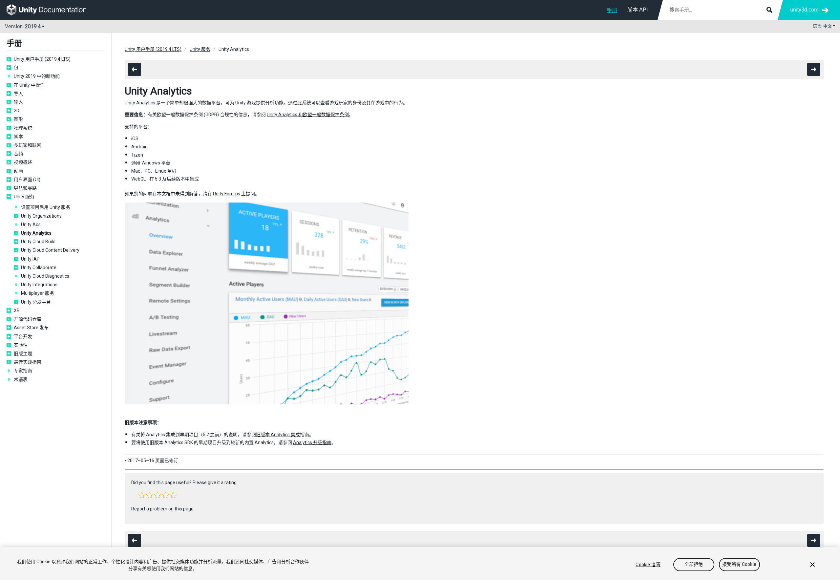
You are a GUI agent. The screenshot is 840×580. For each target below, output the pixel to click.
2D (16, 110)
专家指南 (23, 370)
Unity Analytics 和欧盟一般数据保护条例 (308, 114)
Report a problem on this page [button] (162, 508)
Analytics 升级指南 (312, 442)
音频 (18, 153)
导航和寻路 (25, 188)
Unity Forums (226, 193)
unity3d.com (804, 9)
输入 (18, 102)
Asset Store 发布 (31, 327)
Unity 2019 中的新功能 (37, 76)
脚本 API (637, 9)
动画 (18, 171)
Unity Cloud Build (38, 241)
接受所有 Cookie (739, 564)
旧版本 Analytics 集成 (278, 434)
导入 (18, 93)
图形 (18, 119)
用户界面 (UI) (27, 179)
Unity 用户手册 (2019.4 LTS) (42, 59)
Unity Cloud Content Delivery (50, 250)
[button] (142, 495)
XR (17, 310)
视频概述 (23, 162)
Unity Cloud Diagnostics (45, 276)
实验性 (21, 345)
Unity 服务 (24, 196)
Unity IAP (30, 259)
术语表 (21, 379)
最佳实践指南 (27, 362)
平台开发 (23, 336)
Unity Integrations (39, 284)
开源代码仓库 (27, 319)
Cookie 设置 (648, 564)
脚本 (18, 136)
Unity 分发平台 (36, 302)
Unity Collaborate (38, 267)
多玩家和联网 (27, 145)
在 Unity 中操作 (29, 85)
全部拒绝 (693, 564)
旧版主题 (23, 353)
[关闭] (812, 564)
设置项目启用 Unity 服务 (45, 207)
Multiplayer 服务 (37, 293)
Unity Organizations (41, 216)
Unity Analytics (36, 233)
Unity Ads (31, 224)
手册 (612, 10)
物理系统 (23, 128)
